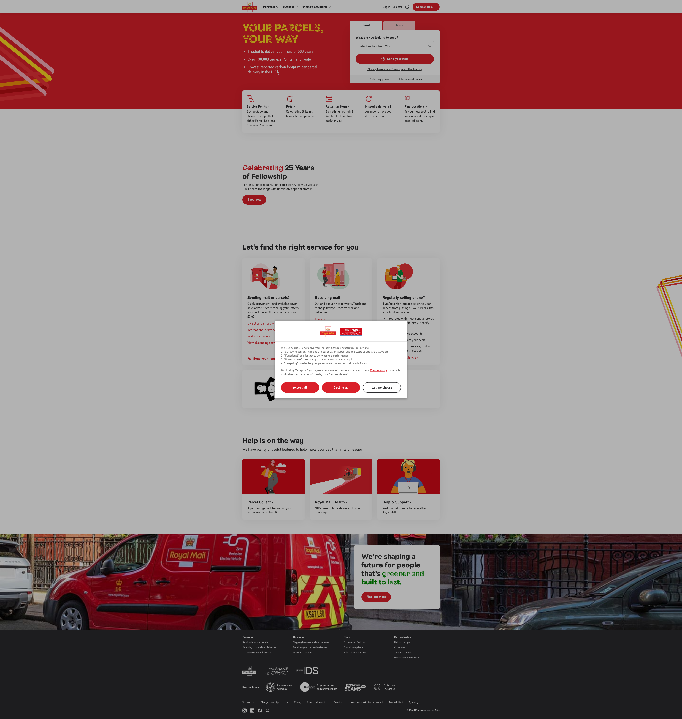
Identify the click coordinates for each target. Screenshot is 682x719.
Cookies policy (378, 370)
